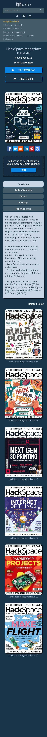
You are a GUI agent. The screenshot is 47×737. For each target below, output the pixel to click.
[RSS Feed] (24, 16)
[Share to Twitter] (15, 150)
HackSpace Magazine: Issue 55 (23, 361)
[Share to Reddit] (21, 150)
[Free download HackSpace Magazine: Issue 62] (23, 569)
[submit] (40, 10)
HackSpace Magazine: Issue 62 (23, 596)
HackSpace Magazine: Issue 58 (23, 420)
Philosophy (8, 39)
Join (23, 170)
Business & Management (14, 32)
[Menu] (30, 16)
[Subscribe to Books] (17, 16)
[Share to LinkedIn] (26, 150)
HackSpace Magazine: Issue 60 (23, 537)
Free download (26, 70)
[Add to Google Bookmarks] (37, 150)
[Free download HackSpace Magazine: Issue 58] (23, 393)
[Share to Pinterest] (32, 150)
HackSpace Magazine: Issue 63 (23, 655)
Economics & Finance (12, 28)
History (31, 35)
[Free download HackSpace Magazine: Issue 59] (23, 452)
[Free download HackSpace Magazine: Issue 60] (23, 511)
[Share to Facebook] (10, 150)
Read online (26, 79)
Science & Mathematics (13, 25)
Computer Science (11, 21)
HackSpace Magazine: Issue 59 (23, 479)
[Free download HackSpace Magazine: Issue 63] (23, 628)
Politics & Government (13, 35)
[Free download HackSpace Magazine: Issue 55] (23, 334)
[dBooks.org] (23, 5)
